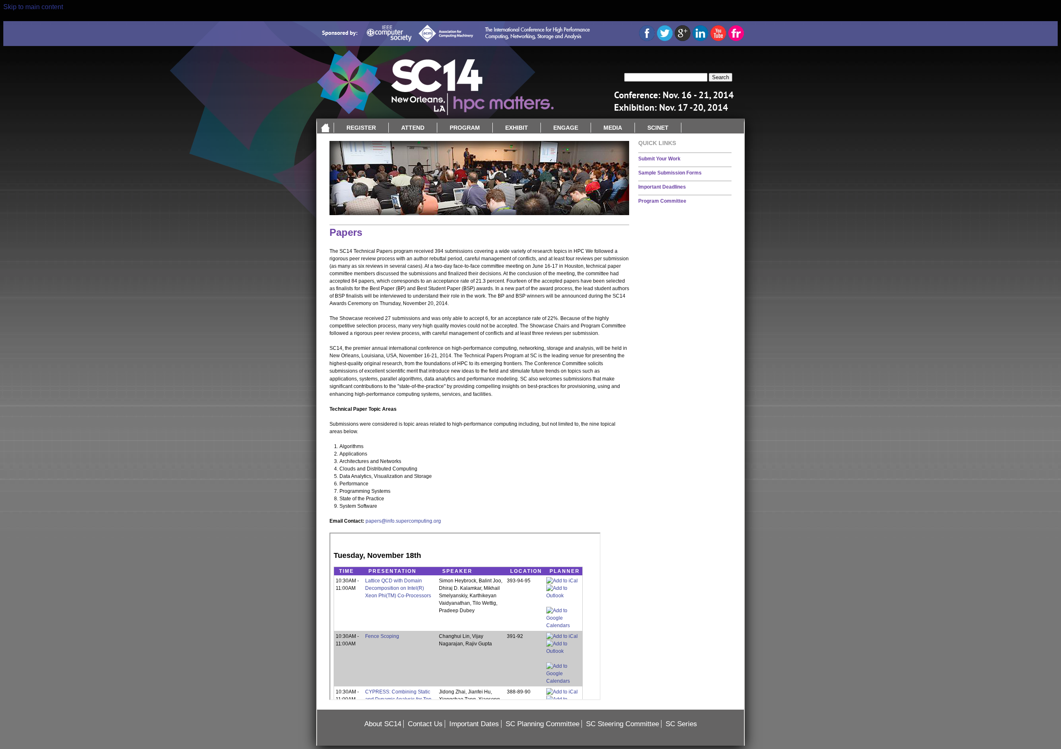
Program (465, 127)
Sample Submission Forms (670, 173)
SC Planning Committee (542, 724)
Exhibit (516, 127)
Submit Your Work (659, 159)
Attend (412, 127)
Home (325, 128)
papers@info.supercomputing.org (403, 521)
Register (361, 127)
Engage (565, 127)
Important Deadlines (662, 187)
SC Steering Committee (622, 724)
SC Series (681, 724)
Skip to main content (33, 6)
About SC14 (382, 724)
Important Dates (474, 724)
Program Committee (662, 201)
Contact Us (425, 724)
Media (612, 127)
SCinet (658, 127)
